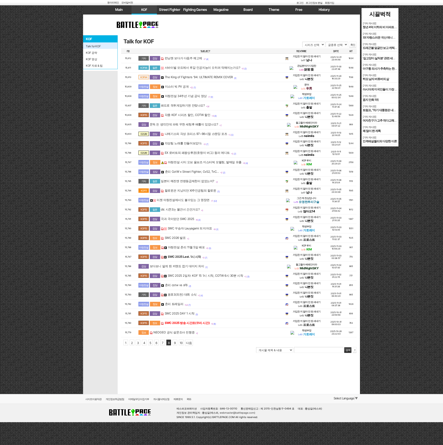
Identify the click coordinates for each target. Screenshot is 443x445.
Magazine (220, 9)
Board (247, 9)
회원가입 (329, 2)
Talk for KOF (138, 41)
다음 (189, 343)
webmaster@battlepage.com (237, 412)
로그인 (299, 2)
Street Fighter (169, 9)
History (324, 9)
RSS (189, 399)
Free (298, 9)
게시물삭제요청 (161, 399)
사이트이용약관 (93, 399)
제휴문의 (178, 399)
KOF (144, 10)
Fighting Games (195, 9)
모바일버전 (127, 2)
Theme (274, 9)
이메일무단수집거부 (138, 399)
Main (119, 9)
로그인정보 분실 (314, 2)
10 (181, 343)
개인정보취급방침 (115, 399)
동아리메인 (113, 2)
